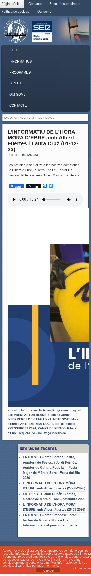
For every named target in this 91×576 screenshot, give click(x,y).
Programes (20, 72)
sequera (24, 433)
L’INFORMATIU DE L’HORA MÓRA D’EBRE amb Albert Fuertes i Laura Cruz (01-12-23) (43, 140)
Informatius (20, 61)
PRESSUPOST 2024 (22, 428)
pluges (70, 424)
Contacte (35, 4)
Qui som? (44, 11)
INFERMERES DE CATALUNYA (30, 419)
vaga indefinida (55, 433)
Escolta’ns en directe (64, 4)
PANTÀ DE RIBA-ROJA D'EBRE (41, 424)
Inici (13, 50)
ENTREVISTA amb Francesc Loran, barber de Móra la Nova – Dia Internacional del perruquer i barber (51, 520)
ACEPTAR (48, 570)
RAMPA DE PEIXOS (52, 428)
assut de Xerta (58, 415)
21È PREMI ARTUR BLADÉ (27, 415)
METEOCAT (61, 419)
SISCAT (37, 433)
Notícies (45, 410)
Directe (16, 83)
